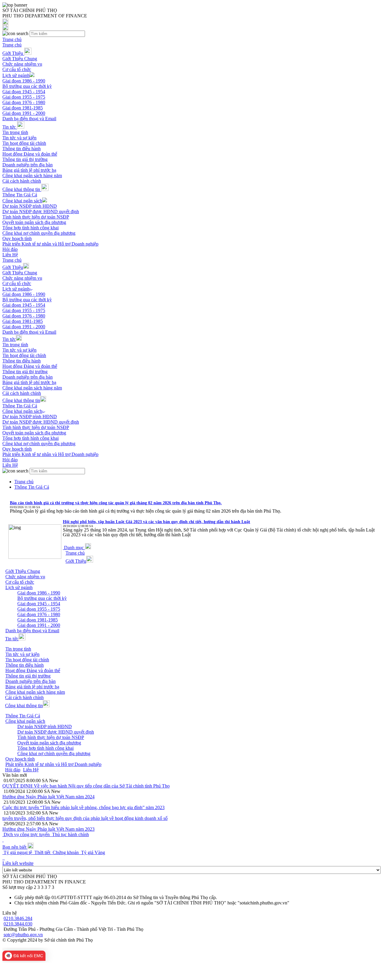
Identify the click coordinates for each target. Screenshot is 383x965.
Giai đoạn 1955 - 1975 (23, 97)
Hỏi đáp (10, 249)
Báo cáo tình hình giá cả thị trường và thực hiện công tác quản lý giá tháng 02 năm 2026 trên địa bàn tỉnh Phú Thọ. (116, 503)
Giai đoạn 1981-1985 (22, 107)
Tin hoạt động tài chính (24, 143)
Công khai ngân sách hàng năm (32, 175)
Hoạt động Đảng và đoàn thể (29, 153)
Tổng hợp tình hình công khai (30, 227)
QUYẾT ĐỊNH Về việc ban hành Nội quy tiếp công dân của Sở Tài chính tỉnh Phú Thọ (86, 785)
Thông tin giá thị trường (25, 159)
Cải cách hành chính (21, 180)
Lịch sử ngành (16, 75)
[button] (77, 547)
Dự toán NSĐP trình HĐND (29, 206)
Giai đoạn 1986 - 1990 (23, 80)
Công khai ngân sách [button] (25, 721)
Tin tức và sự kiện (19, 137)
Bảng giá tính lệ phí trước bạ (29, 170)
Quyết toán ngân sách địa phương (34, 222)
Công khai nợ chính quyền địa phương (38, 233)
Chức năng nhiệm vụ (22, 64)
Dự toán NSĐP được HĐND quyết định (40, 211)
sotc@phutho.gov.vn (23, 934)
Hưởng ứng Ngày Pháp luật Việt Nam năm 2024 (48, 796)
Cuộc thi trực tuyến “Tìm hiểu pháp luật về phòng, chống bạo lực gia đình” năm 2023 (83, 807)
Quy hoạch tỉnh (17, 238)
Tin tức (9, 127)
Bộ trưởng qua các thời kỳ (27, 86)
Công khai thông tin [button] (24, 705)
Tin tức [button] (12, 638)
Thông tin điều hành (21, 148)
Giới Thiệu (13, 53)
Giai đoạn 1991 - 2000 (23, 113)
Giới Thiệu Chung (19, 58)
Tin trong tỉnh (15, 132)
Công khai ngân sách (22, 200)
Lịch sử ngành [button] (19, 587)
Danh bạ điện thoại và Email (29, 118)
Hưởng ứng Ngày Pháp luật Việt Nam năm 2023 (48, 829)
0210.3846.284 (18, 918)
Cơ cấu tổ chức (16, 69)
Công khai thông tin (21, 189)
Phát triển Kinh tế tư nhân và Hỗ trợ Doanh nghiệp (50, 243)
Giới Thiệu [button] (76, 561)
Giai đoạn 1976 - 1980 (23, 102)
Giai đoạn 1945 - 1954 (23, 91)
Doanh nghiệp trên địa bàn (27, 164)
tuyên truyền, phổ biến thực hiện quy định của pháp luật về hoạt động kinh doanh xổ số (85, 818)
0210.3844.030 (18, 923)
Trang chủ (12, 39)
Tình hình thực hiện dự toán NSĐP (35, 216)
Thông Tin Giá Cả (19, 194)
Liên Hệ (10, 254)
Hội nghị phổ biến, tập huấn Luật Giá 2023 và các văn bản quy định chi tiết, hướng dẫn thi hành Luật (156, 522)
